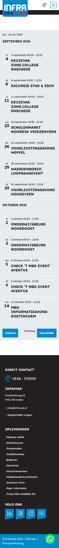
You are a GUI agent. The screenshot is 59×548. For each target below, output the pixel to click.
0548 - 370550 (24, 378)
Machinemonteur (16, 471)
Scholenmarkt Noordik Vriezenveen (33, 129)
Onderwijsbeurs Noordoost (28, 226)
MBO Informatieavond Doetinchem (29, 311)
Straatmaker (13, 448)
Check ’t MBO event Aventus (30, 268)
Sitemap (31, 538)
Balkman (11, 459)
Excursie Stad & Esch (32, 86)
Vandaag (29, 330)
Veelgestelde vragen (18, 414)
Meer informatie (15, 488)
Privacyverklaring (13, 543)
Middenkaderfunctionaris (21, 476)
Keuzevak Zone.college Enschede (25, 64)
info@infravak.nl (17, 408)
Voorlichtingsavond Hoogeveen (33, 192)
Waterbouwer (14, 442)
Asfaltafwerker (15, 454)
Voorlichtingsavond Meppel (33, 150)
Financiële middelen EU (20, 493)
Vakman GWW (14, 437)
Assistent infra (14, 482)
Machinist (12, 465)
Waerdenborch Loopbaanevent (27, 171)
